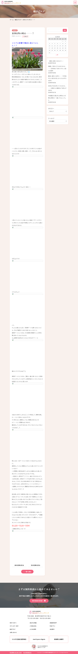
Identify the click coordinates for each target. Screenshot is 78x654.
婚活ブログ (18, 20)
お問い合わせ (13, 632)
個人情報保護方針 (27, 652)
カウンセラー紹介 (14, 626)
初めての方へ (13, 623)
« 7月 (57, 54)
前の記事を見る (19, 565)
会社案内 (52, 629)
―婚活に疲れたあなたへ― (56, 61)
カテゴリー (51, 108)
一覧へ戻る (28, 572)
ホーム (11, 20)
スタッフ (26, 36)
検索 (65, 30)
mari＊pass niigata (39, 639)
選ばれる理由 (33, 623)
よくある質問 (33, 629)
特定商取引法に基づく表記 (16, 652)
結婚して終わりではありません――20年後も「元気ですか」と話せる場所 (57, 68)
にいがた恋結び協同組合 (19, 639)
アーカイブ (51, 118)
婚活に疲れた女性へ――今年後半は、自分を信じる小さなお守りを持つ (57, 78)
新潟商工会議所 (58, 639)
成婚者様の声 (53, 623)
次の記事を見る (35, 565)
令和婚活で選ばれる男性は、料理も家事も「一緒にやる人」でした (57, 98)
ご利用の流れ (33, 626)
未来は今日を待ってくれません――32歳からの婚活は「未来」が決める (57, 88)
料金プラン (52, 626)
